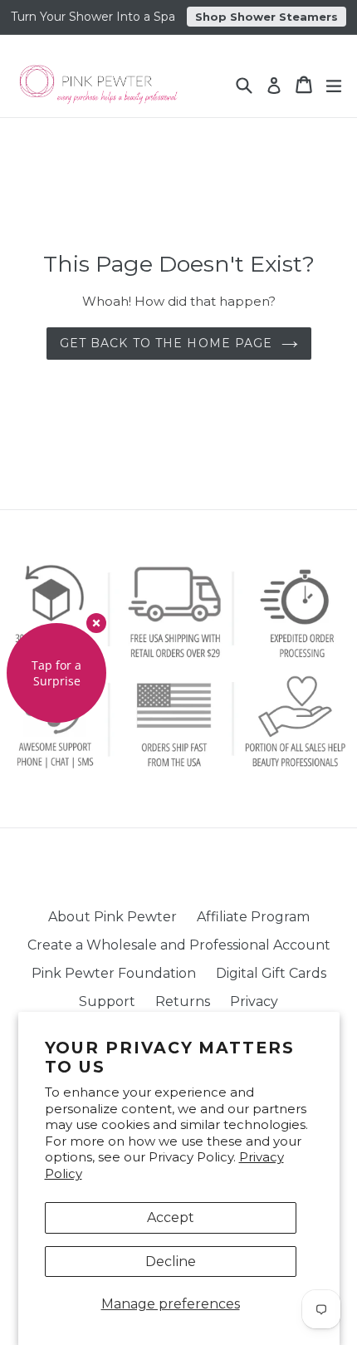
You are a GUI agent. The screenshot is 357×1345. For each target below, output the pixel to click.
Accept (170, 1217)
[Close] (96, 623)
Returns (182, 1001)
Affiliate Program (253, 917)
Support (107, 1001)
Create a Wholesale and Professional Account (178, 945)
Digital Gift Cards (271, 973)
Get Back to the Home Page (166, 343)
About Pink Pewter (112, 917)
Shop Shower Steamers (266, 16)
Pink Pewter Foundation (114, 973)
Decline (170, 1261)
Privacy (254, 1001)
